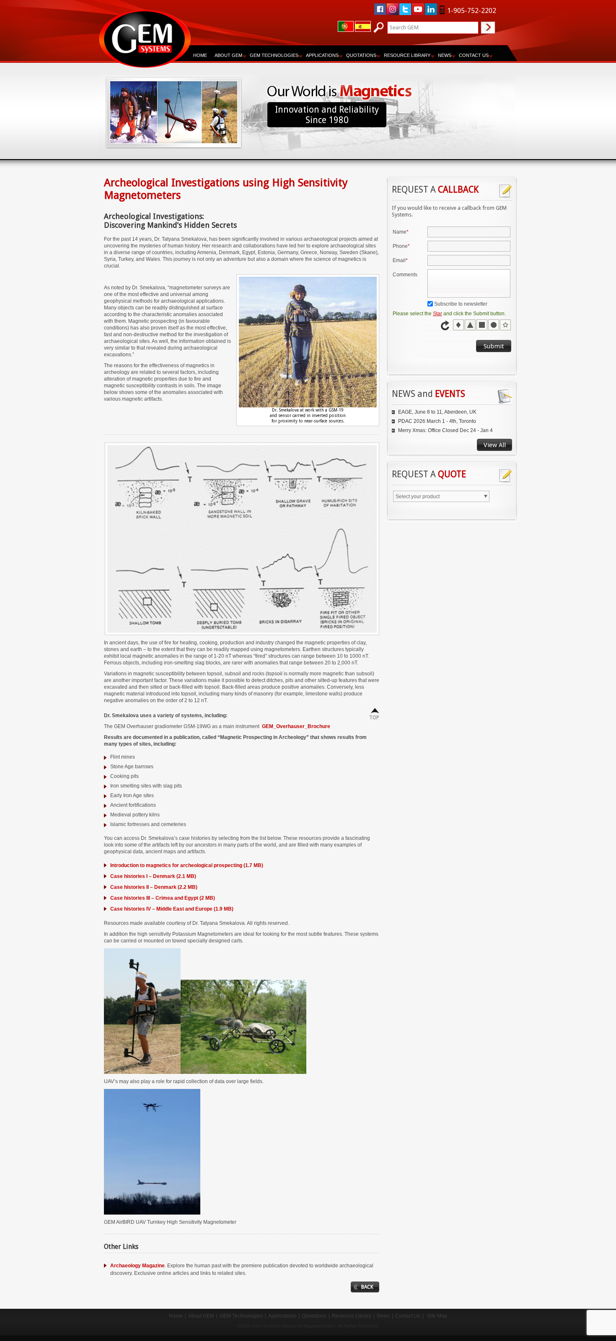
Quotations (314, 1316)
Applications (282, 1316)
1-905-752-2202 (471, 11)
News (444, 55)
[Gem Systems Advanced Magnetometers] (144, 39)
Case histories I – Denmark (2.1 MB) (153, 876)
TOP (374, 718)
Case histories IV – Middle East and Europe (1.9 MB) (171, 909)
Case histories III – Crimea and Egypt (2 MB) (162, 898)
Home (200, 55)
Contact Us (407, 1316)
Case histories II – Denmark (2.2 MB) (153, 887)
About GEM (201, 1316)
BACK (367, 1287)
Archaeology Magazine (137, 1266)
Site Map (437, 1316)
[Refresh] (446, 325)
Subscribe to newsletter (460, 304)
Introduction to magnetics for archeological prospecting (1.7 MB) (186, 865)
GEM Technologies (241, 1316)
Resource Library (351, 1316)
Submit (494, 346)
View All (495, 445)
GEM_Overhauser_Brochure (296, 726)
